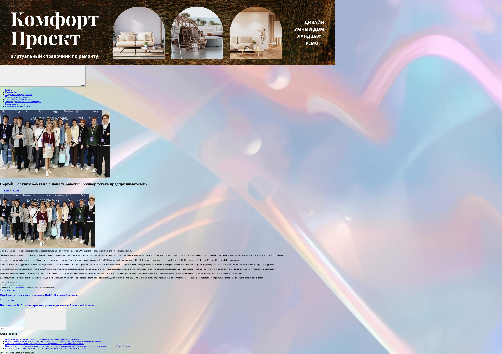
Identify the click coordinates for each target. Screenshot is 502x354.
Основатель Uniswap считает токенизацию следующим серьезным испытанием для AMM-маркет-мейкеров (53, 341)
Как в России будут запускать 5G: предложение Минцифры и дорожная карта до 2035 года (46, 348)
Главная (8, 90)
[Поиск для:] (12, 328)
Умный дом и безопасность (17, 99)
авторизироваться (18, 288)
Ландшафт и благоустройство (18, 94)
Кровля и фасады (13, 92)
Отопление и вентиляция (16, 97)
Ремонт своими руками (15, 104)
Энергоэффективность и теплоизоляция (23, 102)
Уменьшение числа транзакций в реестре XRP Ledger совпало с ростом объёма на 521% (44, 343)
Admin (6, 190)
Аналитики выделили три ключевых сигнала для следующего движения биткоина (42, 339)
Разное (16, 190)
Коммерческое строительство (18, 106)
